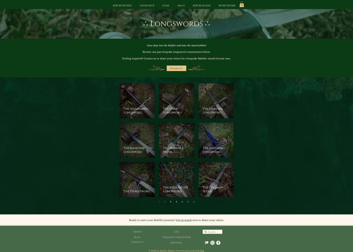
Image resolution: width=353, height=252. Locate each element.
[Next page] (193, 201)
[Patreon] (207, 243)
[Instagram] (212, 243)
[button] (241, 4)
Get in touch (184, 220)
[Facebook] (218, 243)
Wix (202, 251)
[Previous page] (159, 201)
